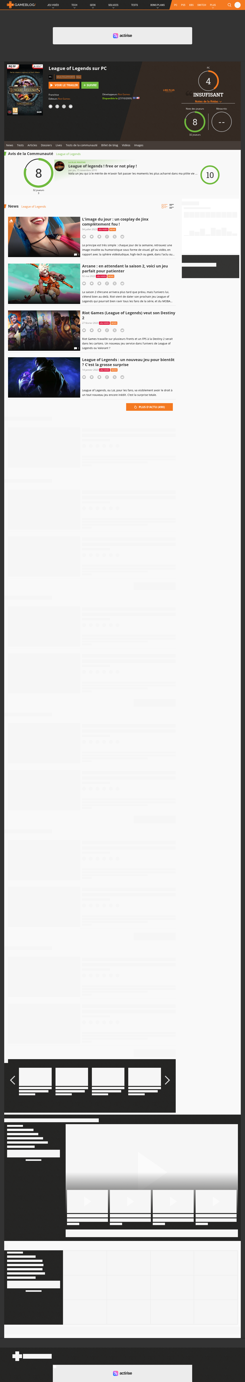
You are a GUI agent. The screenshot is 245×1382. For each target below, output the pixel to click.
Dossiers (46, 145)
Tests (134, 4)
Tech (74, 4)
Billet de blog (109, 145)
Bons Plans (157, 4)
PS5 (183, 4)
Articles (32, 145)
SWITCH (201, 4)
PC (175, 4)
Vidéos (126, 145)
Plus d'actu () (151, 407)
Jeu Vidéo (53, 4)
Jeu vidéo (103, 229)
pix (74, 170)
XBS (191, 4)
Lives (59, 145)
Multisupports (66, 77)
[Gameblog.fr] (20, 5)
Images (138, 145)
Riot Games (64, 98)
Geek (93, 4)
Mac (78, 77)
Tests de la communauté (81, 145)
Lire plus (169, 90)
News (9, 145)
